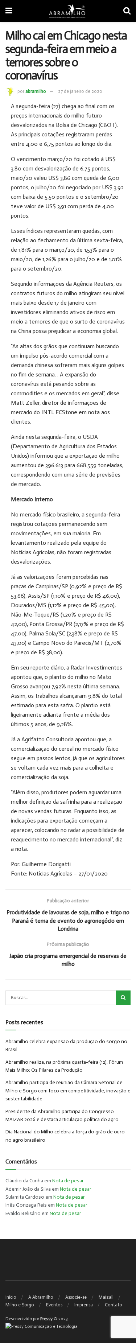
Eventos (54, 1304)
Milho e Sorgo (19, 1304)
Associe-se (76, 1297)
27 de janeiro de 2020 (80, 91)
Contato (113, 1304)
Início (10, 1297)
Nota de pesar (68, 1181)
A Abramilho (40, 1297)
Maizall (106, 1297)
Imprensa (83, 1304)
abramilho (35, 91)
